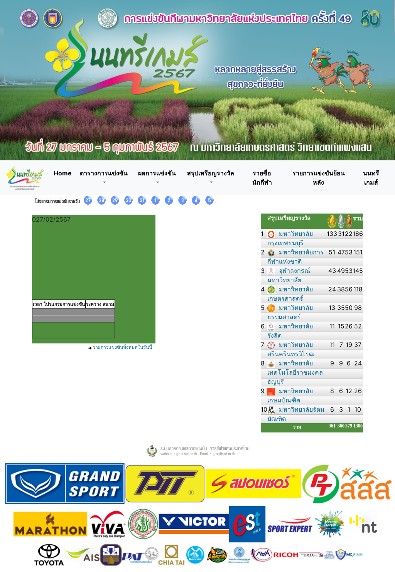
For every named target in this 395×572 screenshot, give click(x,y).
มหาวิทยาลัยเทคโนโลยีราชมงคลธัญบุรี (295, 372)
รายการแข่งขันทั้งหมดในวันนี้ (122, 347)
